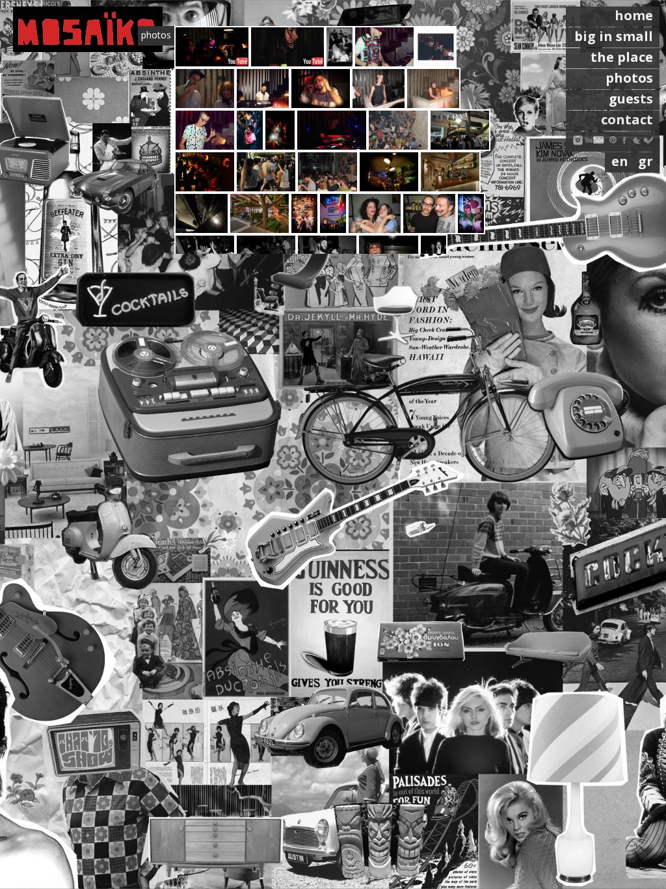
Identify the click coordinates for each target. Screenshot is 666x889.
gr (645, 161)
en (621, 161)
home (634, 15)
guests (631, 98)
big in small (613, 36)
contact (627, 119)
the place (622, 57)
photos (629, 78)
